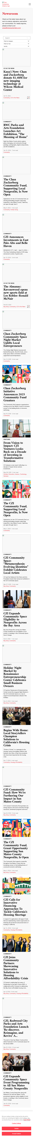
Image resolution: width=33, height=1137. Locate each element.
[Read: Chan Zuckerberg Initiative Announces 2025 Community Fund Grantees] (16, 391)
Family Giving (14, 209)
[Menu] (30, 4)
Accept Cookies (16, 1133)
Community (6, 97)
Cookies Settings (16, 1123)
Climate (5, 474)
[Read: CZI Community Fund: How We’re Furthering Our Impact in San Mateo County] (16, 791)
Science (17, 474)
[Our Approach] (6, 4)
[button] (16, 41)
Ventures (5, 476)
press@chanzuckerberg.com (11, 28)
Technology (23, 474)
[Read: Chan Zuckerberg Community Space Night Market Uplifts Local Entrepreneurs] (16, 337)
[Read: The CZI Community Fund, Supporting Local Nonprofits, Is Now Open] (16, 506)
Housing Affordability (16, 762)
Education (11, 474)
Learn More (27, 1120)
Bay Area (6, 306)
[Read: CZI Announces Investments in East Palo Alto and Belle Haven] (16, 237)
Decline (16, 1128)
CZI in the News (14, 97)
